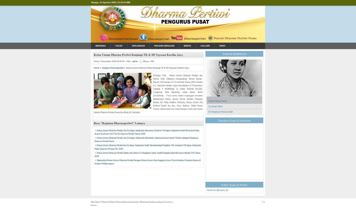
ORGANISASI (138, 46)
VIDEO (222, 46)
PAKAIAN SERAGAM (164, 46)
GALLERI (205, 46)
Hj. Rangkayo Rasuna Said (220, 112)
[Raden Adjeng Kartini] (234, 98)
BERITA (187, 46)
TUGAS (118, 46)
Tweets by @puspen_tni (217, 190)
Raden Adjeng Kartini (217, 101)
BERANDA (100, 46)
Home (96, 68)
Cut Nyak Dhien (215, 106)
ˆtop (263, 202)
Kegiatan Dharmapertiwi (112, 68)
